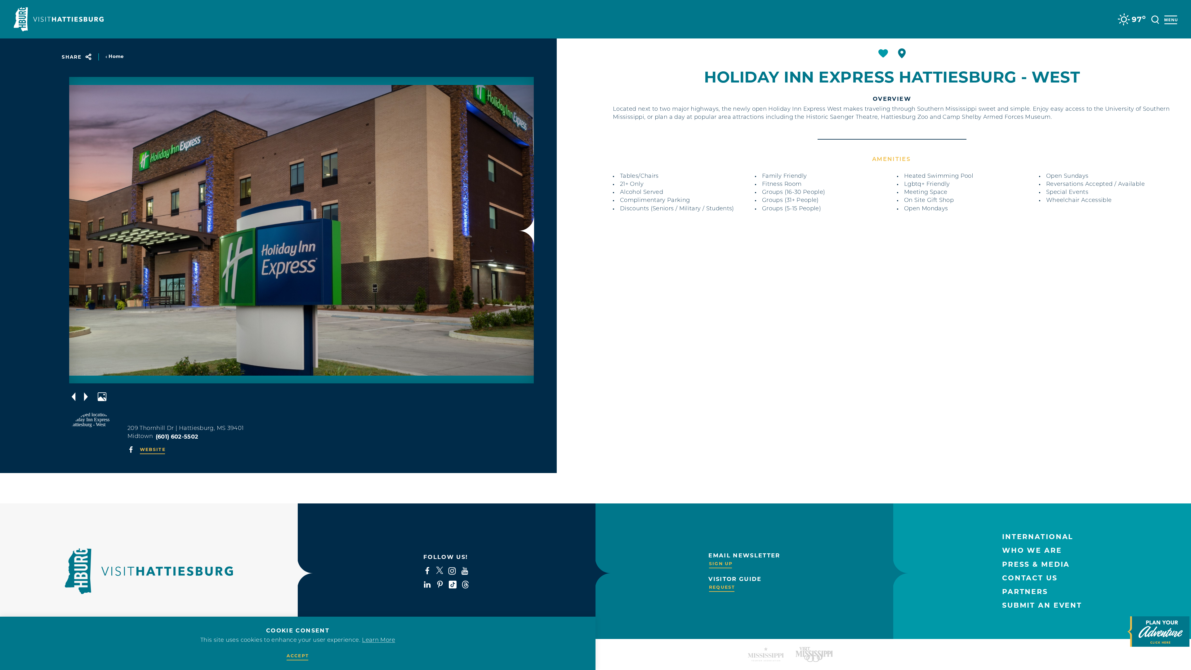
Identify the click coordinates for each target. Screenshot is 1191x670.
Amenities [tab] (891, 160)
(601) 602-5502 (177, 436)
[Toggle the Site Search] (1155, 19)
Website (153, 449)
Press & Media (1036, 564)
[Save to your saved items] (883, 53)
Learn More (378, 640)
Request (722, 587)
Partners (1025, 591)
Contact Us (1030, 578)
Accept (298, 656)
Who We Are (1032, 550)
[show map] (902, 53)
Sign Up (721, 563)
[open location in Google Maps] (94, 437)
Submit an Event (1042, 605)
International (1037, 537)
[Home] (59, 19)
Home (116, 56)
